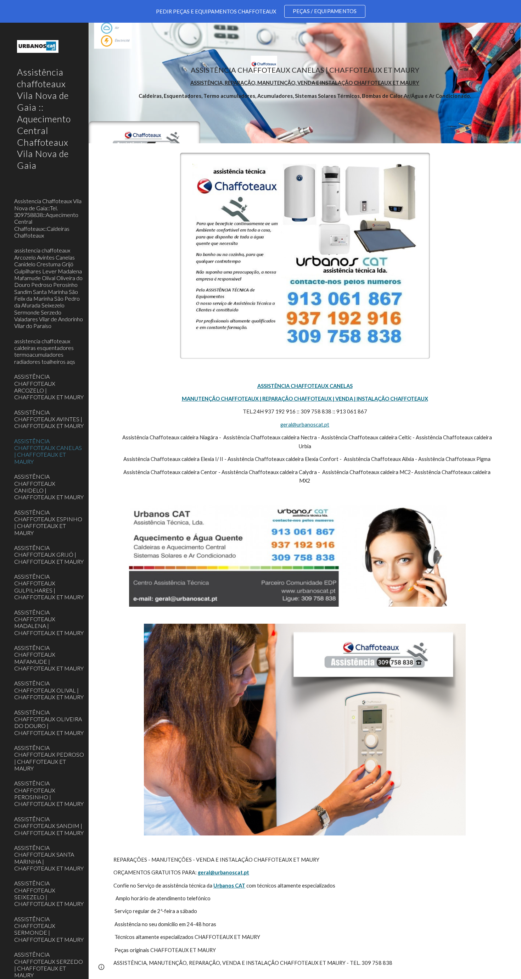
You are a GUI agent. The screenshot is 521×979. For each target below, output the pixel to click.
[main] (305, 83)
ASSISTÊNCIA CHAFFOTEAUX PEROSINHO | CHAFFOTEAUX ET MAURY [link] (49, 793)
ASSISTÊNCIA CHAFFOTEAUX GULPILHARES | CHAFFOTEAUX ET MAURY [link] (49, 586)
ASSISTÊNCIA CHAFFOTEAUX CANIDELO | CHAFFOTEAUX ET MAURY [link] (49, 486)
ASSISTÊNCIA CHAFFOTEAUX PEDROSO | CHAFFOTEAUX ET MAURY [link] (49, 758)
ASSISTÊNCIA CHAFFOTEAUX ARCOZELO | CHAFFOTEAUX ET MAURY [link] (49, 386)
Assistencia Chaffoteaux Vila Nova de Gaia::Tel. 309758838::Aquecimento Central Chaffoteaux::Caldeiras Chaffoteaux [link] (48, 218)
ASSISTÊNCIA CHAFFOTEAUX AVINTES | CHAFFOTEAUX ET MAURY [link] (49, 419)
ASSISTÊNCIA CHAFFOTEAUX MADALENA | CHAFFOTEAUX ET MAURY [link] (49, 622)
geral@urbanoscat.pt (304, 425)
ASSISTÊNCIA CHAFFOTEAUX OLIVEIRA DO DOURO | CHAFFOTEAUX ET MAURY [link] (49, 722)
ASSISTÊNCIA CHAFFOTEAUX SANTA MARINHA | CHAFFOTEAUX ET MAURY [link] (49, 858)
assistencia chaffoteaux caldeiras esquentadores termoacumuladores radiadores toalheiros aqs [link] (44, 351)
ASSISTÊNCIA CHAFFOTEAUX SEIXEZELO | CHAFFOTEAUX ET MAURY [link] (49, 893)
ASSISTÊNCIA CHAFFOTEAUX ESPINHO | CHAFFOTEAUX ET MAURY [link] (48, 522)
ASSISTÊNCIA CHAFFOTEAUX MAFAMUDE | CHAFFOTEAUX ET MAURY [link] (49, 658)
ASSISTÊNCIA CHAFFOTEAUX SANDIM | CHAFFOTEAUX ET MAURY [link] (49, 826)
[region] (260, 11)
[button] (512, 32)
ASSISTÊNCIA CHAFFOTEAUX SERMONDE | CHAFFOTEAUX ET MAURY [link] (49, 929)
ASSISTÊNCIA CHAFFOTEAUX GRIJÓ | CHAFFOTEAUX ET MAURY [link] (49, 554)
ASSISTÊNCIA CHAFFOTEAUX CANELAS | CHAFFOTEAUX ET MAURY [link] (48, 451)
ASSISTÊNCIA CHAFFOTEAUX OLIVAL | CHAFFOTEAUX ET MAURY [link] (49, 690)
